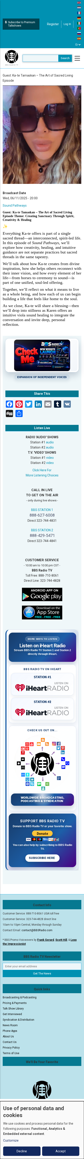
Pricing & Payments (15, 1003)
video (50, 457)
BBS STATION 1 (42, 510)
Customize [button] (11, 1140)
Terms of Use (11, 1053)
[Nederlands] (79, 7)
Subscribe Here (42, 858)
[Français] (79, 12)
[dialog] (42, 1130)
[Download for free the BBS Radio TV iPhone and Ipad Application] (42, 612)
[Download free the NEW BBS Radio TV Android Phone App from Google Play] (42, 594)
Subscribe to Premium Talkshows (21, 24)
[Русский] (79, 33)
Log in (67, 24)
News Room (10, 1025)
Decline (22, 1151)
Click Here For (42, 470)
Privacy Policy (11, 1047)
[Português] (79, 28)
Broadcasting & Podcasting (20, 997)
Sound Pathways (15, 205)
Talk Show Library (13, 1008)
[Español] (79, 38)
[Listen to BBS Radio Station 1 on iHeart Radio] (42, 687)
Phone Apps (10, 1030)
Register (53, 24)
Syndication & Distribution (18, 1019)
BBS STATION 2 (42, 530)
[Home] (12, 58)
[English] (79, 2)
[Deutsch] (79, 17)
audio (50, 442)
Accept (61, 1151)
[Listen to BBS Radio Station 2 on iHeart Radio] (42, 711)
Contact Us (10, 1042)
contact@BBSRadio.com (37, 930)
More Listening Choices (42, 475)
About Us (8, 1036)
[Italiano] (79, 23)
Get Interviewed (12, 1014)
